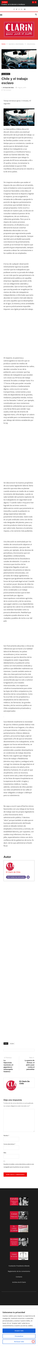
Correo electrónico (9, 1142)
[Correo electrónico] (28, 874)
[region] (19, 1327)
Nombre (6, 1133)
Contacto (19, 1274)
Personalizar (19, 1336)
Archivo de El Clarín (19, 1280)
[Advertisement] (19, 330)
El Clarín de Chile (8, 85)
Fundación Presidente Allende (19, 1263)
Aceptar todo (19, 1331)
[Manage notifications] (33, 1341)
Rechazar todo (19, 1342)
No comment (7, 88)
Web (5, 1150)
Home (3, 42)
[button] (33, 2)
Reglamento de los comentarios (19, 1269)
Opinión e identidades (16, 42)
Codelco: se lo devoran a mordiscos (20, 2)
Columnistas (31, 42)
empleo (12, 1041)
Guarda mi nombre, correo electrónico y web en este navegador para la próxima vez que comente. (19, 1163)
